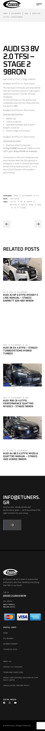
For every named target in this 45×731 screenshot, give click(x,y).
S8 (26, 345)
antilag (13, 205)
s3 (15, 208)
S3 (37, 196)
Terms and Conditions (13, 672)
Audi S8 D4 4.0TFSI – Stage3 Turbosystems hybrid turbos (20, 351)
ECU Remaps (27, 196)
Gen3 (31, 205)
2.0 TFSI (13, 202)
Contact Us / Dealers (12, 667)
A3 (4, 292)
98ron (29, 202)
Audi (16, 196)
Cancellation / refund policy (16, 685)
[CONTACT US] (12, 525)
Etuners (12, 725)
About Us (7, 661)
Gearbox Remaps (10, 644)
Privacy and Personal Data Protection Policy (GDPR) (20, 679)
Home (5, 633)
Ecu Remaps (8, 638)
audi (23, 205)
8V (22, 202)
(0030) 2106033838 (14, 596)
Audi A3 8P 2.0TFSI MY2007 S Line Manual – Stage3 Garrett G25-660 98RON (20, 298)
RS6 (27, 398)
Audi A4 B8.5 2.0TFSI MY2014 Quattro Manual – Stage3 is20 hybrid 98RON (20, 456)
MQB (39, 205)
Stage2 (23, 208)
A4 (4, 451)
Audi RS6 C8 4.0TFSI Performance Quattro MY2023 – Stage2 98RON (18, 403)
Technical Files (10, 649)
